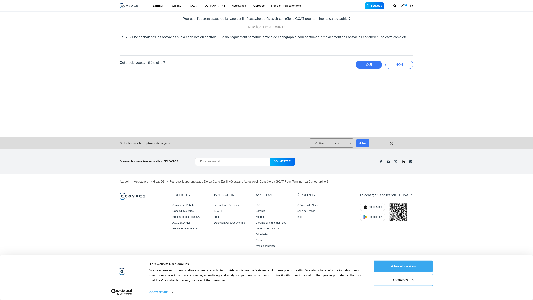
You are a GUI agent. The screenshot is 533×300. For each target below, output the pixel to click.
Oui (369, 64)
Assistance (239, 5)
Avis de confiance (266, 246)
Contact (260, 240)
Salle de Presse (306, 211)
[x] (395, 161)
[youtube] (388, 161)
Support (260, 216)
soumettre (282, 161)
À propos (259, 5)
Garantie (260, 211)
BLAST (218, 211)
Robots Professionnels (286, 5)
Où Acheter (262, 234)
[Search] (394, 6)
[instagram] (410, 161)
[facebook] (380, 161)
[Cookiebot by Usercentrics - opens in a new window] (122, 292)
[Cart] (411, 6)
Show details (158, 292)
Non (399, 64)
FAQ (258, 205)
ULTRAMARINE (215, 5)
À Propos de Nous (307, 205)
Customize (401, 279)
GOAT (194, 5)
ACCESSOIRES (181, 222)
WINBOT (177, 5)
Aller (362, 143)
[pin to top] (523, 241)
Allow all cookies (403, 266)
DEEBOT (159, 5)
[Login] (403, 6)
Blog (300, 216)
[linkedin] (403, 161)
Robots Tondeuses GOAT (186, 216)
